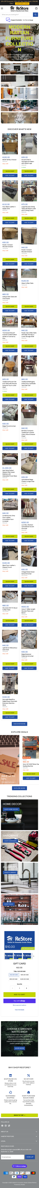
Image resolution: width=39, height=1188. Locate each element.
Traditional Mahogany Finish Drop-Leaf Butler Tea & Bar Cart (28, 383)
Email (31, 20)
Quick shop (10, 171)
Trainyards (5, 248)
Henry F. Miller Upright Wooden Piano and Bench (28, 611)
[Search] (35, 14)
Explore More (19, 788)
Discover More (19, 724)
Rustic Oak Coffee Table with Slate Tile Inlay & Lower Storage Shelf (28, 334)
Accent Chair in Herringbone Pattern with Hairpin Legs (27, 161)
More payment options (19, 1005)
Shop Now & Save (19, 55)
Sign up (30, 1157)
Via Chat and (26, 20)
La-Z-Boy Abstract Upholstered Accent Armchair (27, 526)
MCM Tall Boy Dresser (9, 159)
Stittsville (4, 161)
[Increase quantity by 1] (26, 988)
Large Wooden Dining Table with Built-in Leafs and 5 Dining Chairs (28, 208)
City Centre (24, 575)
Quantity (19, 984)
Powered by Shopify (19, 1184)
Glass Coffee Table (27, 283)
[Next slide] (33, 956)
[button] (9, 956)
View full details (19, 1010)
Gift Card (19, 963)
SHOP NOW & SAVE (22, 3)
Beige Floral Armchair (9, 426)
